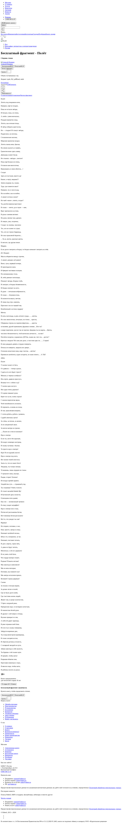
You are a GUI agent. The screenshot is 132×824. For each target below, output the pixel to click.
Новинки (8, 752)
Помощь (8, 17)
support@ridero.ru (20, 778)
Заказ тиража (9, 715)
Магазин (8, 2)
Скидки (36, 34)
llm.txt (7, 741)
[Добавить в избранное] (3, 87)
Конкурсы (8, 8)
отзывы (9, 95)
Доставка (8, 759)
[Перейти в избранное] (2, 37)
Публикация (9, 717)
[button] (66, 29)
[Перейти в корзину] (4, 37)
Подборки (42, 34)
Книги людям (50, 34)
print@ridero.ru (21, 780)
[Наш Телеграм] (6, 818)
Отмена (13, 684)
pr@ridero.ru (12, 784)
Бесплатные (29, 34)
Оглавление (16, 95)
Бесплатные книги (11, 753)
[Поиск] (3, 29)
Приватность (9, 733)
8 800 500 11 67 (6, 771)
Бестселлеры (20, 34)
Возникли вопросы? (12, 732)
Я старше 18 (5, 684)
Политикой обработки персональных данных (105, 788)
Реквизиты (9, 737)
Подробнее (5, 83)
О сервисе (8, 4)
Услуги (7, 6)
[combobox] (66, 27)
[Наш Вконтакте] (6, 816)
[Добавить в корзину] (9, 71)
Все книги (4, 34)
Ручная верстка (10, 708)
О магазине (9, 728)
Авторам (8, 10)
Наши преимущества (12, 735)
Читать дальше (6, 798)
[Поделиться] (3, 90)
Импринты (12, 34)
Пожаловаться (6, 93)
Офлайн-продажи (11, 704)
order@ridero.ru (25, 782)
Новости (8, 12)
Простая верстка (10, 706)
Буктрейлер (9, 710)
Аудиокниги (9, 750)
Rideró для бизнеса (11, 719)
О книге (4, 95)
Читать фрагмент (7, 68)
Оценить (13, 84)
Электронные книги (12, 748)
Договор (8, 739)
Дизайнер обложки (11, 713)
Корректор (8, 712)
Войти (3, 25)
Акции (7, 14)
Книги (7, 730)
